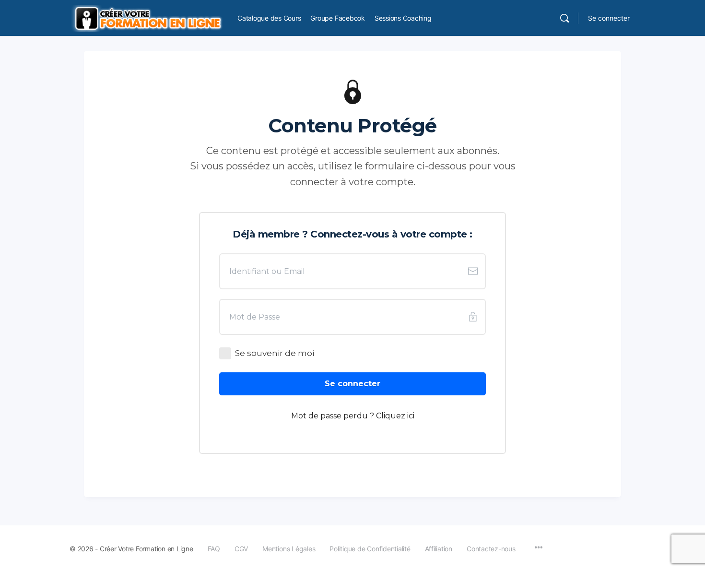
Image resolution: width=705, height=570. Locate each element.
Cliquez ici (395, 415)
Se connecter (609, 18)
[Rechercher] (564, 18)
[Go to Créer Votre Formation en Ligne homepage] (146, 17)
